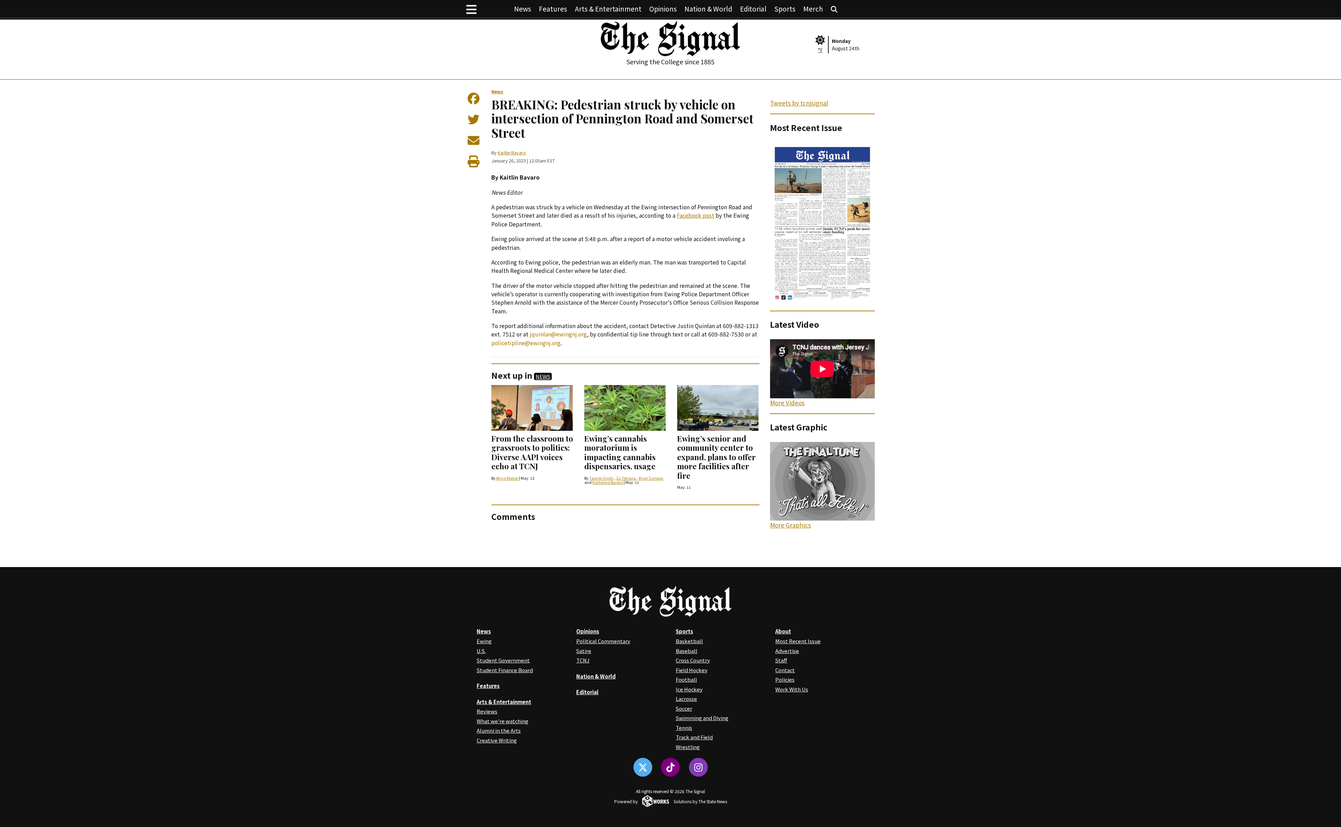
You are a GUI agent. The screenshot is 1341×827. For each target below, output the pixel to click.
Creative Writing (497, 740)
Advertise (787, 650)
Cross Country (693, 660)
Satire (583, 650)
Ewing (484, 641)
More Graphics (790, 525)
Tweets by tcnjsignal (799, 103)
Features (553, 8)
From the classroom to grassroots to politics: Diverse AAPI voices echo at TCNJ (532, 452)
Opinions (663, 8)
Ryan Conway (651, 478)
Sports (785, 8)
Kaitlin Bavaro (512, 152)
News (522, 8)
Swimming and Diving (702, 717)
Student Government (503, 660)
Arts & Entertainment (608, 8)
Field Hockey (692, 670)
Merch (813, 8)
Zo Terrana (626, 478)
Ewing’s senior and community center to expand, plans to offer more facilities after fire (716, 457)
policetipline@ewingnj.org (525, 343)
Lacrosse (686, 698)
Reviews (487, 711)
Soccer (684, 708)
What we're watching (502, 721)
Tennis (684, 727)
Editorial (753, 8)
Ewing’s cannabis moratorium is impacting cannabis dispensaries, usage (619, 452)
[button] (471, 9)
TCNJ (582, 660)
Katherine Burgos (607, 482)
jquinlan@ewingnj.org (558, 334)
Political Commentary (603, 641)
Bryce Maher (507, 478)
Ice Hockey (689, 689)
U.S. (481, 650)
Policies (784, 679)
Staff (781, 660)
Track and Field (694, 737)
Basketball (689, 641)
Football (686, 679)
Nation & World (708, 8)
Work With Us (791, 689)
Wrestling (688, 746)
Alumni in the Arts (499, 730)
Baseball (686, 650)
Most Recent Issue (798, 641)
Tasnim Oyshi (601, 478)
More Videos (787, 402)
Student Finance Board (505, 670)
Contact (785, 670)
